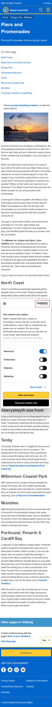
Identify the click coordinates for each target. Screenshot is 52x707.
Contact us (26, 652)
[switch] (43, 360)
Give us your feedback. (19, 636)
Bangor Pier (6, 67)
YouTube (23, 669)
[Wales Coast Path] (4, 10)
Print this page (8, 641)
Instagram (16, 669)
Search (41, 10)
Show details (36, 387)
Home (5, 17)
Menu (48, 10)
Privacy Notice (8, 680)
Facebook (3, 669)
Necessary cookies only (26, 403)
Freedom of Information (37, 680)
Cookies (30, 686)
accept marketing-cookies (24, 105)
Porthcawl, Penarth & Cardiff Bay (16, 93)
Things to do (16, 17)
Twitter (10, 669)
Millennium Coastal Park (12, 82)
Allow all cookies (26, 395)
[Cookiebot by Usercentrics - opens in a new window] (42, 304)
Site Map (5, 692)
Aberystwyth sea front (11, 72)
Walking (28, 17)
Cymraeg (47, 3)
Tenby (4, 77)
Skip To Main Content (11, 3)
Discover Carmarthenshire (31, 495)
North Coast (6, 57)
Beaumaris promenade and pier (16, 62)
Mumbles (5, 87)
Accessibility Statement (12, 686)
